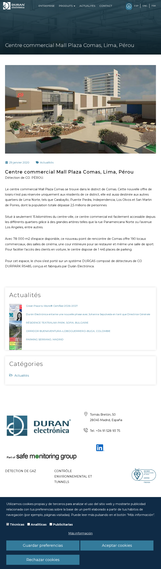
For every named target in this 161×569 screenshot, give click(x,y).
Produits (66, 5)
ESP (136, 5)
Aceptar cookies (117, 545)
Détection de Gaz (20, 471)
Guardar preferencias (43, 545)
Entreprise (47, 5)
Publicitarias (63, 524)
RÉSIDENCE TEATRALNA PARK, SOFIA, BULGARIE (57, 322)
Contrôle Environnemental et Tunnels (73, 476)
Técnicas (17, 524)
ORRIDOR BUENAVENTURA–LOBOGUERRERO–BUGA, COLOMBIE (68, 331)
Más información (80, 533)
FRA (154, 5)
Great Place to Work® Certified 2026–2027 (52, 305)
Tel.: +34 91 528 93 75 (105, 431)
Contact (105, 5)
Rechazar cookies (43, 559)
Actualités (87, 5)
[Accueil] (14, 5)
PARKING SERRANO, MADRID (45, 339)
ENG (145, 5)
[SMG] (41, 456)
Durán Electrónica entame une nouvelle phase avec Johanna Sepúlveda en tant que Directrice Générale (88, 314)
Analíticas (39, 524)
